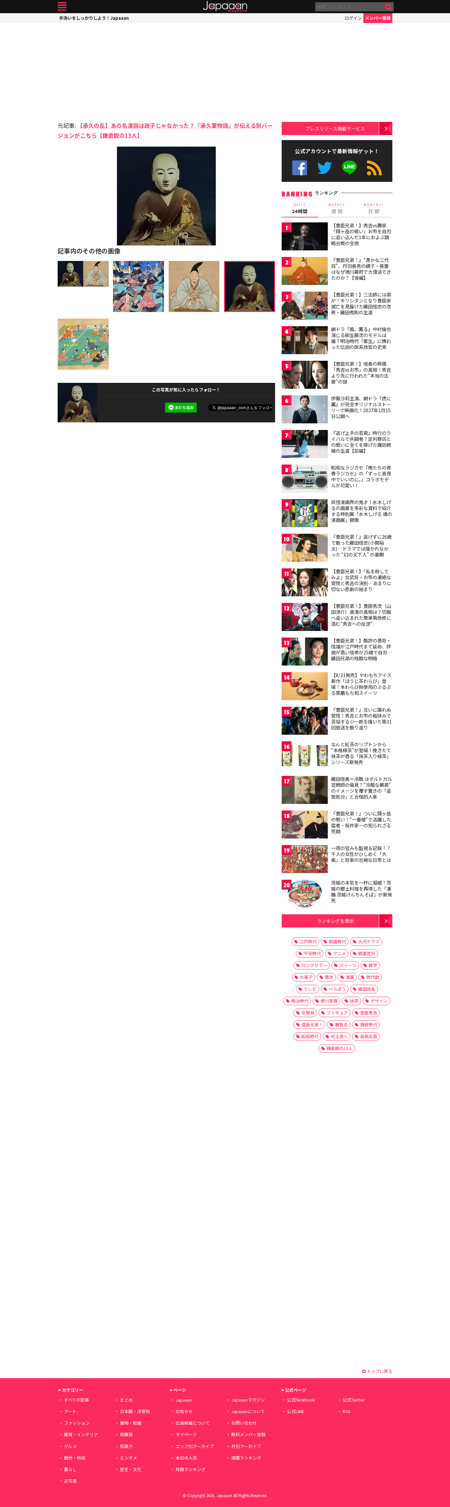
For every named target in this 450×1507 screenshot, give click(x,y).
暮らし (70, 1469)
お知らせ (184, 1411)
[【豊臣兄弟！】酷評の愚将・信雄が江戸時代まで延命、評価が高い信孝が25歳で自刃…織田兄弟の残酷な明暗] (305, 653)
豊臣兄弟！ (312, 1024)
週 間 (336, 208)
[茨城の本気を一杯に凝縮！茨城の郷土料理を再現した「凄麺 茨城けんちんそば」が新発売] (305, 895)
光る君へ (339, 1036)
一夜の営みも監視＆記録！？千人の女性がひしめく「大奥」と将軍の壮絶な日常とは (361, 853)
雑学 (373, 965)
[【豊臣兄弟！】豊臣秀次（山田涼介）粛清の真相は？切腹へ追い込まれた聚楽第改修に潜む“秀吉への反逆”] (305, 618)
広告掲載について (193, 1423)
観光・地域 (74, 1458)
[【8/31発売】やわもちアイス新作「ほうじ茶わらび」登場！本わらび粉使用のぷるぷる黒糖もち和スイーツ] (305, 687)
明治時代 (299, 1001)
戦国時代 (337, 941)
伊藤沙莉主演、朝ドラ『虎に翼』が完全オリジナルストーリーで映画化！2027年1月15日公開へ (361, 407)
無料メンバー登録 (248, 1434)
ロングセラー (314, 965)
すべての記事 (76, 1400)
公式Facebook (300, 167)
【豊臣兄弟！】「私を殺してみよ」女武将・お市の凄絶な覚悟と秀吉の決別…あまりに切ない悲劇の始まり (361, 580)
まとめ (126, 1400)
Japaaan (225, 7)
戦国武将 (366, 953)
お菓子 (306, 977)
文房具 (307, 1012)
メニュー (62, 7)
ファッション (77, 1423)
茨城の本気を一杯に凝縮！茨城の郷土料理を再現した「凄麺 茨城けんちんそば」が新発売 (361, 891)
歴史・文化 (130, 1469)
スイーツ (347, 965)
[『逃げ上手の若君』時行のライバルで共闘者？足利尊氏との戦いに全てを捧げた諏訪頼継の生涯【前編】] (305, 445)
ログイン (353, 18)
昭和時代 (310, 1036)
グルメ (70, 1446)
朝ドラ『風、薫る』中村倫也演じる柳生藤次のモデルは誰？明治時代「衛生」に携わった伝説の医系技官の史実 (361, 338)
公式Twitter (325, 167)
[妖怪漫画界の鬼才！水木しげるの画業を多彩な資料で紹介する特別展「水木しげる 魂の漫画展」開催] (305, 514)
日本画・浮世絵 (135, 1411)
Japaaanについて (248, 1411)
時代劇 (372, 977)
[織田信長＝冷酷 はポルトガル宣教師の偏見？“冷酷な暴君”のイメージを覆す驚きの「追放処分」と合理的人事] (305, 791)
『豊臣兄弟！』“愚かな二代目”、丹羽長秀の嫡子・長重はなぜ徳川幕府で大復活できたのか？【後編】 (361, 268)
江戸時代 (308, 941)
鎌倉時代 (368, 1024)
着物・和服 (130, 1423)
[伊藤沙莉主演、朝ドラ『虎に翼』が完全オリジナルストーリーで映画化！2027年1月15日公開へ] (305, 410)
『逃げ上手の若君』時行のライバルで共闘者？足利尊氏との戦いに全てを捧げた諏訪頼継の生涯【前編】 (361, 441)
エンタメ (128, 1458)
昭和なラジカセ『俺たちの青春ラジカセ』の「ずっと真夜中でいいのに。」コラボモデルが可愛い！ (361, 476)
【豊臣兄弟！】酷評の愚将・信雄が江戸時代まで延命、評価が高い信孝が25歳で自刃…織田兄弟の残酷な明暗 (361, 649)
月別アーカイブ (246, 1446)
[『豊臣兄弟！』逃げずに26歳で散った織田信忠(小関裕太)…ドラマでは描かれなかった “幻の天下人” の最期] (305, 549)
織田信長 (366, 989)
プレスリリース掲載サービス (335, 128)
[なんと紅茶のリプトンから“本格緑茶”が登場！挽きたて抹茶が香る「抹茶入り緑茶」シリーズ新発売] (305, 756)
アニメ (339, 953)
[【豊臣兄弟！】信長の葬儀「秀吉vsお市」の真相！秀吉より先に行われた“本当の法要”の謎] (305, 376)
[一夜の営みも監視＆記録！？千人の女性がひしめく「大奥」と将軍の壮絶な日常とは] (305, 860)
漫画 (350, 977)
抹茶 (354, 1001)
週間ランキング (246, 1458)
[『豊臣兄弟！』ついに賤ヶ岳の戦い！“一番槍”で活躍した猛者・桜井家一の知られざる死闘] (305, 825)
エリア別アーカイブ (195, 1446)
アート (70, 1411)
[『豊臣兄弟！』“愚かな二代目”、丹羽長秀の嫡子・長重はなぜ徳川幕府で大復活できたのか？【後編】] (305, 272)
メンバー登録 (378, 18)
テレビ (310, 989)
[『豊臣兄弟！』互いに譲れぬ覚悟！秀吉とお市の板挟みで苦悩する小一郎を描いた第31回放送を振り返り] (305, 722)
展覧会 (341, 1024)
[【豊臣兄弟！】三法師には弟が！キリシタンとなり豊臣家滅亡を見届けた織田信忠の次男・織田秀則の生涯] (305, 307)
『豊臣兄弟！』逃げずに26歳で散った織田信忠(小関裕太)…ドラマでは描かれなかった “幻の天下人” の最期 (361, 545)
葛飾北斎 (368, 1036)
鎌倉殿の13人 (339, 1048)
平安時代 (312, 953)
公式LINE (350, 167)
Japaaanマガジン (248, 1400)
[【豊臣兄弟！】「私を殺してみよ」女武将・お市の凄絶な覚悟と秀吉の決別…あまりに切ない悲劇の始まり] (305, 583)
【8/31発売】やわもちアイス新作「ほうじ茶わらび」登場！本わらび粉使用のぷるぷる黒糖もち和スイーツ (361, 683)
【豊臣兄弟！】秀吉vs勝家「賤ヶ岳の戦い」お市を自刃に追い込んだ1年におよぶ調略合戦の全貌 (361, 234)
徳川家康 (329, 1001)
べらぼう (337, 989)
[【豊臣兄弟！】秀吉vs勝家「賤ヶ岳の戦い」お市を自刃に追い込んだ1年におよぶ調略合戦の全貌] (305, 237)
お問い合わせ (244, 1423)
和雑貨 (126, 1434)
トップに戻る (379, 1371)
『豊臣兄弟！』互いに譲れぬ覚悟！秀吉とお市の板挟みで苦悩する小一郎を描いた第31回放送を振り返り (361, 718)
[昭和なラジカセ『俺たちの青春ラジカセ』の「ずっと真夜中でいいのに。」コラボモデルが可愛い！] (305, 480)
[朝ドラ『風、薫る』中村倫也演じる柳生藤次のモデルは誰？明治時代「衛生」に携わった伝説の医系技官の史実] (305, 341)
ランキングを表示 (335, 920)
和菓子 (126, 1446)
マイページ (186, 1434)
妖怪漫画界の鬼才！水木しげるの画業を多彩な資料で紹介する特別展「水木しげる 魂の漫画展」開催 (361, 510)
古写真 (70, 1481)
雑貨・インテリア (81, 1434)
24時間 (300, 208)
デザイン (379, 1001)
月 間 (374, 208)
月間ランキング (191, 1469)
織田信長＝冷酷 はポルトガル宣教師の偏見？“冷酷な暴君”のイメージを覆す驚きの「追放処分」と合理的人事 (361, 787)
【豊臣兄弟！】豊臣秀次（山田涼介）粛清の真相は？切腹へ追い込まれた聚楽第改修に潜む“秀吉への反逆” (361, 614)
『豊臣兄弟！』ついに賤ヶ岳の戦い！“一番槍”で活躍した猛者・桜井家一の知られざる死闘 (361, 822)
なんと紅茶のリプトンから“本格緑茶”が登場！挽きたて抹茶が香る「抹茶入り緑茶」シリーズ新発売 (361, 753)
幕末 (329, 977)
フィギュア (337, 1012)
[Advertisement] (112, 71)
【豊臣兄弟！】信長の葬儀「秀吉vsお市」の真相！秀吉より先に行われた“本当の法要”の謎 (361, 372)
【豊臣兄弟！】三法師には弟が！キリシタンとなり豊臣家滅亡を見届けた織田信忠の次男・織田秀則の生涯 (361, 303)
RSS (374, 167)
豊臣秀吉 (368, 1012)
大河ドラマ (369, 941)
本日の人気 (186, 1458)
